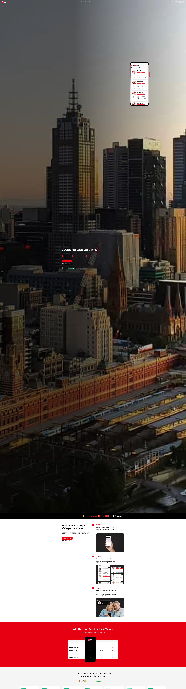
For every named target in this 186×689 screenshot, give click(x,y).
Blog (86, 1)
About (79, 1)
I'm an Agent (181, 1)
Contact (82, 1)
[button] (96, 1)
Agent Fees (89, 1)
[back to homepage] (4, 2)
